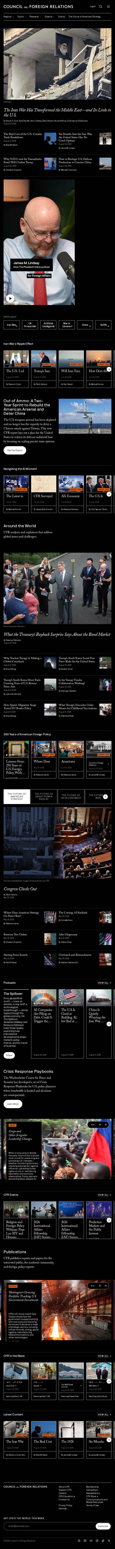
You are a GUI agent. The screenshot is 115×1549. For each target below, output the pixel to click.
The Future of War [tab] (98, 796)
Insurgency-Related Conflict (20, 1133)
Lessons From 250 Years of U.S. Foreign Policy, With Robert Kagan (15, 767)
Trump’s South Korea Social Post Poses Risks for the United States (77, 660)
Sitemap (63, 1508)
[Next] (109, 369)
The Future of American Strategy (85, 16)
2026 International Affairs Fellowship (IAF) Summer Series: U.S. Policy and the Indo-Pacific (70, 1230)
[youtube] (91, 1540)
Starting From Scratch (16, 955)
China (85, 324)
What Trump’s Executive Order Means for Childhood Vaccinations (78, 707)
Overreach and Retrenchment (75, 955)
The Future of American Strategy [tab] (17, 796)
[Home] (38, 6)
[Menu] (106, 7)
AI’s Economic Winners (70, 498)
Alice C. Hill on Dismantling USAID (14, 1389)
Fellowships (91, 1490)
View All (103, 983)
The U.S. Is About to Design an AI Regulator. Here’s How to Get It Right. (98, 502)
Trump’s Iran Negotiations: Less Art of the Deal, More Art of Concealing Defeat (43, 377)
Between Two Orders (15, 934)
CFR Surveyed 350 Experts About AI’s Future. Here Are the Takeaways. (43, 502)
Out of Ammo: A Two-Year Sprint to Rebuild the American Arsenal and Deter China (27, 407)
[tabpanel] (57, 886)
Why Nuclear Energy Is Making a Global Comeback (22, 660)
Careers (62, 1493)
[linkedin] (85, 1540)
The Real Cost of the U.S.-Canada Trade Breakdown (23, 136)
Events (61, 16)
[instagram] (97, 1540)
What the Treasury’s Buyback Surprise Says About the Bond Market (57, 634)
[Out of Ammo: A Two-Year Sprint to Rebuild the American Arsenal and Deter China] (85, 416)
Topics (21, 16)
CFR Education (66, 1496)
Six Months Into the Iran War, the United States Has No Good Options (75, 137)
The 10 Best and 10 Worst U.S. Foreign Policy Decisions (97, 767)
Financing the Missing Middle (18, 1294)
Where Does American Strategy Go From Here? (42, 767)
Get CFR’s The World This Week (24, 1518)
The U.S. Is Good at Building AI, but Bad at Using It (69, 1016)
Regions (8, 16)
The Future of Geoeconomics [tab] (71, 796)
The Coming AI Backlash (73, 912)
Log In (91, 6)
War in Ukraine (66, 325)
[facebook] (79, 1540)
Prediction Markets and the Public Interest (97, 1228)
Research (34, 16)
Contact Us (64, 1499)
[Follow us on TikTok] (103, 1540)
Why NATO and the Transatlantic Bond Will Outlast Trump (23, 161)
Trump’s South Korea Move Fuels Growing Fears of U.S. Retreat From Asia (22, 683)
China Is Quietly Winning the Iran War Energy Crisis (97, 1016)
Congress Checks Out (20, 889)
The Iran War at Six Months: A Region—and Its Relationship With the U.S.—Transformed (16, 1447)
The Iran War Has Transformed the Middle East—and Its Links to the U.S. (57, 113)
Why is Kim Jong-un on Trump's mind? (98, 1387)
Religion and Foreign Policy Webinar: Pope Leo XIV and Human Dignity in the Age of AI (15, 1230)
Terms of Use (92, 1505)
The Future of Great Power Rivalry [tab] (44, 796)
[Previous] (105, 1125)
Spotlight (10, 317)
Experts (48, 16)
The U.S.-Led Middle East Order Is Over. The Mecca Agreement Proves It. (15, 377)
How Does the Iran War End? (98, 373)
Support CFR (65, 1490)
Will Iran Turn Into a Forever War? (70, 375)
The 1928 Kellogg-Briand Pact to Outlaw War (71, 1447)
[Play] (10, 298)
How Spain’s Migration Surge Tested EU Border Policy (20, 707)
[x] (109, 1540)
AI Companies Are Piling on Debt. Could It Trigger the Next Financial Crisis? (43, 1016)
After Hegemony (68, 934)
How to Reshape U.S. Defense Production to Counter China (75, 161)
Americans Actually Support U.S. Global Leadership (69, 767)
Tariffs (103, 324)
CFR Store (91, 1496)
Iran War (11, 324)
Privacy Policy (65, 1505)
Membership (92, 1486)
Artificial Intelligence (48, 325)
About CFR (64, 1486)
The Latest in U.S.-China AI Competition (15, 500)
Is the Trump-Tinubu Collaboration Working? (72, 682)
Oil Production (30, 325)
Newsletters (92, 1493)
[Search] (98, 7)
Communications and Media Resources (96, 1501)
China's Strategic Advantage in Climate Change (42, 1389)
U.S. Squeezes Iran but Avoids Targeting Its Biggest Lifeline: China (71, 1389)
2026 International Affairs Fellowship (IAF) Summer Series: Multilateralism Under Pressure (43, 1230)
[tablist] (57, 796)
